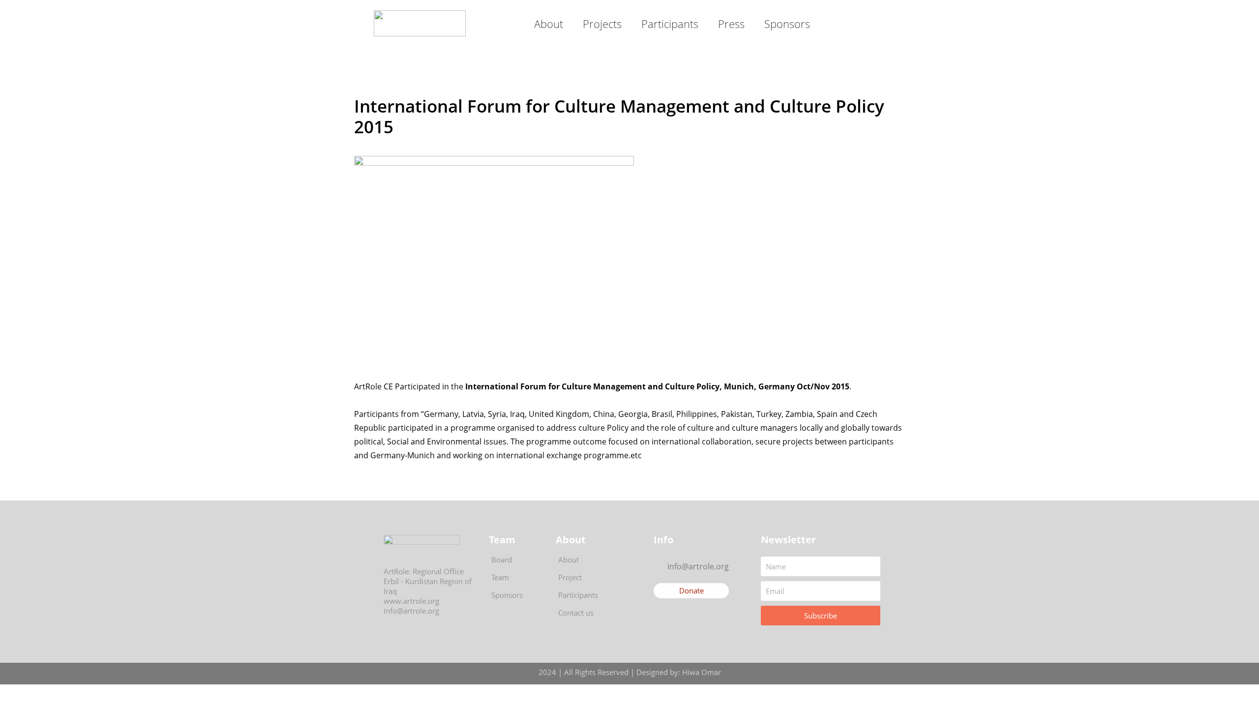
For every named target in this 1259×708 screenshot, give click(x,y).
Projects (602, 23)
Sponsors (787, 23)
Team (500, 577)
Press (731, 23)
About (548, 23)
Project (570, 577)
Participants (669, 23)
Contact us (576, 613)
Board (501, 559)
